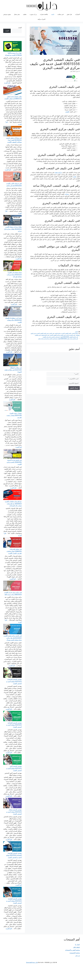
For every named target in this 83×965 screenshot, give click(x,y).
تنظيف (24, 14)
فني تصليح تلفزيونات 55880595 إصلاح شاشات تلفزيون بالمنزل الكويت (14, 551)
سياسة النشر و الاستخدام (72, 950)
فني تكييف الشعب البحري (42, 333)
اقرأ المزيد (7, 83)
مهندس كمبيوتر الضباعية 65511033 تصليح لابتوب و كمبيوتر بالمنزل (14, 725)
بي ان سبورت (33, 14)
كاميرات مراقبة (41, 19)
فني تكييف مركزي (70, 335)
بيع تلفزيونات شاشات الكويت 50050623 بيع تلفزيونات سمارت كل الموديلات (13, 503)
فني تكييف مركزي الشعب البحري (58, 335)
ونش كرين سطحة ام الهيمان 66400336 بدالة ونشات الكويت (13, 320)
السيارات (77, 14)
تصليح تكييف (75, 333)
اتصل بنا (77, 944)
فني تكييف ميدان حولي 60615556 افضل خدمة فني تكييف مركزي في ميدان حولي (58, 338)
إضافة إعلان (76, 947)
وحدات (67, 194)
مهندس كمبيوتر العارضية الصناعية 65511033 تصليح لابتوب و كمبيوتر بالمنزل (14, 855)
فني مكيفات (38, 335)
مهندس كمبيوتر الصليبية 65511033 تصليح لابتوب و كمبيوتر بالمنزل (14, 901)
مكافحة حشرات (44, 14)
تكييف (52, 14)
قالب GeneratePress (32, 962)
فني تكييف (51, 333)
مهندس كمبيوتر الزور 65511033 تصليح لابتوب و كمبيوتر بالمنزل (14, 768)
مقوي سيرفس (7, 14)
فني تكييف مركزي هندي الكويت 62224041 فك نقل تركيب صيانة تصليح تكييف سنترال (13, 638)
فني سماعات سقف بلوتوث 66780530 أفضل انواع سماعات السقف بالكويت (14, 140)
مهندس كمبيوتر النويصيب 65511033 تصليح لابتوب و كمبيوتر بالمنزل (14, 681)
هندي (74, 176)
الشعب (67, 112)
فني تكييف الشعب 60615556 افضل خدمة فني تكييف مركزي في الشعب (60, 337)
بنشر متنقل (17, 14)
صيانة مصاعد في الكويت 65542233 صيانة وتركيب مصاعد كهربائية (14, 274)
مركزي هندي (58, 172)
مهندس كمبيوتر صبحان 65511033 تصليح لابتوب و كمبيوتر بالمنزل (14, 812)
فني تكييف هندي (45, 335)
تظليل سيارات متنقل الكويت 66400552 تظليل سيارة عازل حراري (13, 229)
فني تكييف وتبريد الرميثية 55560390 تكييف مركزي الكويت (14, 462)
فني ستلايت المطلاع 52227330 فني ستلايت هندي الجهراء (13, 370)
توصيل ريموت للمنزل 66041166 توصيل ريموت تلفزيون (14, 415)
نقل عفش (69, 14)
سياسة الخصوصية (75, 953)
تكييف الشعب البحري (66, 333)
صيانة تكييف (58, 333)
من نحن (77, 955)
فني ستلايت (60, 14)
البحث (20, 27)
